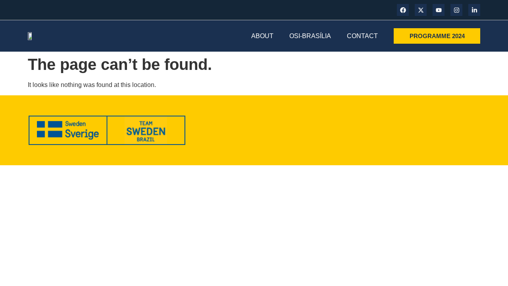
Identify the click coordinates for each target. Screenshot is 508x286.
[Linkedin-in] (474, 10)
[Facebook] (403, 10)
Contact (362, 36)
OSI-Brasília (310, 36)
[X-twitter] (421, 10)
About (262, 36)
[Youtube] (438, 10)
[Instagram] (456, 10)
